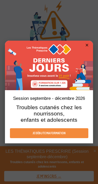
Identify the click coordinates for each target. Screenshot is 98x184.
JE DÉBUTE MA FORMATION (49, 133)
